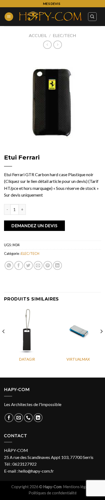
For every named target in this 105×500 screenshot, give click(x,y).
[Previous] (3, 342)
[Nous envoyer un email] (18, 417)
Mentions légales (78, 486)
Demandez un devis (34, 225)
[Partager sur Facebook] (18, 265)
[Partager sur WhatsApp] (9, 265)
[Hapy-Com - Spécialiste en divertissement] (50, 16)
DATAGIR (27, 359)
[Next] (101, 342)
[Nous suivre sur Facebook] (9, 417)
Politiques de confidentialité (53, 493)
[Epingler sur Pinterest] (47, 265)
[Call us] (28, 417)
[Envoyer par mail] (38, 265)
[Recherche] (92, 16)
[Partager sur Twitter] (28, 265)
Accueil (38, 35)
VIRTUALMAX (78, 359)
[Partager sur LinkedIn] (57, 265)
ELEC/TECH (64, 35)
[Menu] (9, 16)
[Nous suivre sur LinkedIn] (38, 417)
